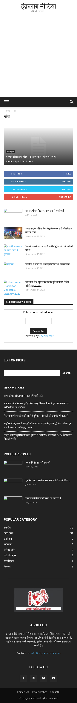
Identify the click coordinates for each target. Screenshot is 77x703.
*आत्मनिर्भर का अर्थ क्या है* (37, 462)
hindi (9, 161)
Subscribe (65, 197)
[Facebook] (23, 678)
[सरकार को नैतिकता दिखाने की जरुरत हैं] (13, 502)
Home (7, 110)
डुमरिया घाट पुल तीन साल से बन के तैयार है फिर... (47, 480)
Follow (66, 181)
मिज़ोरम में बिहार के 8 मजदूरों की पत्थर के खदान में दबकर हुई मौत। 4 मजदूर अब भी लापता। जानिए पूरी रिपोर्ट (37, 425)
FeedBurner (46, 336)
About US (55, 692)
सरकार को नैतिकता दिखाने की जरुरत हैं (43, 498)
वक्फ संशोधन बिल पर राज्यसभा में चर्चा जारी (31, 157)
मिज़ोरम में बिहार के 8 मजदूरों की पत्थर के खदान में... (48, 264)
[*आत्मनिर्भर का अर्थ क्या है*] (13, 467)
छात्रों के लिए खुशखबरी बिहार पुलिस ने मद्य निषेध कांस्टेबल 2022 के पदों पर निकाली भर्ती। (38, 436)
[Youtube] (53, 678)
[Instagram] (33, 678)
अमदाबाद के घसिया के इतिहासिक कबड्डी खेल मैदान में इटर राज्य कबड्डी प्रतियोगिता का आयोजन (36, 405)
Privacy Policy (39, 692)
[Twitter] (43, 678)
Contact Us (23, 692)
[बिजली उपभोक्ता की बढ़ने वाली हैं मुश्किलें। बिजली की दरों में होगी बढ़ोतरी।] (13, 250)
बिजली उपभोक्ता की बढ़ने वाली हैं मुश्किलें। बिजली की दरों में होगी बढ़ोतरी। (37, 415)
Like (68, 173)
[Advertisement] (38, 57)
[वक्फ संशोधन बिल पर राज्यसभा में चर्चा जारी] (38, 146)
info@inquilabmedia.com (46, 653)
